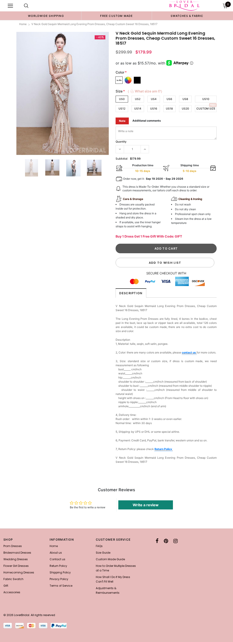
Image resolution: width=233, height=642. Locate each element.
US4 (154, 99)
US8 (185, 99)
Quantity (121, 141)
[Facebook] (157, 540)
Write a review (146, 505)
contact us (189, 352)
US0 (122, 99)
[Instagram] (175, 540)
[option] (46, 15)
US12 (122, 108)
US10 (205, 99)
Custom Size (205, 108)
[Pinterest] (166, 540)
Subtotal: (122, 159)
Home (23, 24)
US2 (137, 99)
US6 (169, 99)
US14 (137, 108)
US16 (153, 108)
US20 (185, 108)
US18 (169, 108)
